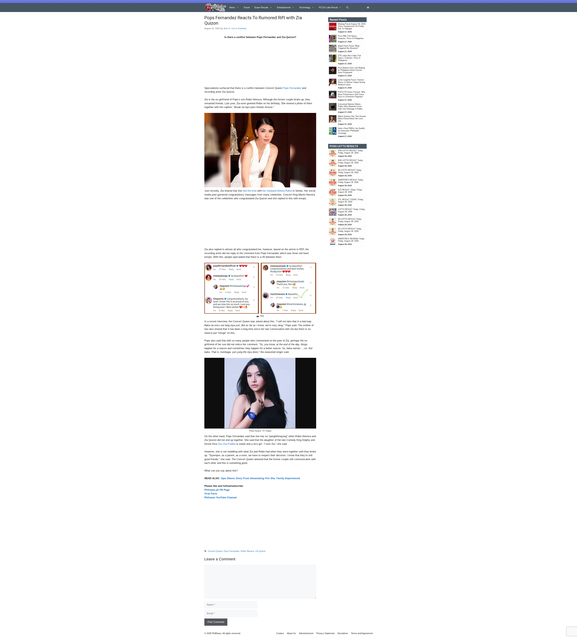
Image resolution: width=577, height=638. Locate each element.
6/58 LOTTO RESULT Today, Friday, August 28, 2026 (350, 151)
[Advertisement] (260, 64)
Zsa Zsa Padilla (226, 444)
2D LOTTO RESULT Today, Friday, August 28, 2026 (350, 230)
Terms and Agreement (362, 633)
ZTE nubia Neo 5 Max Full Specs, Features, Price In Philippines (349, 58)
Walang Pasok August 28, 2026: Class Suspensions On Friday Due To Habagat (352, 26)
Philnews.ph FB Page (217, 489)
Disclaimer (342, 633)
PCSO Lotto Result (328, 7)
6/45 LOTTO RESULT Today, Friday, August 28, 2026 (350, 161)
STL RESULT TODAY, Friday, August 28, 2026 (351, 200)
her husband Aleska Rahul (277, 190)
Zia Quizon (260, 551)
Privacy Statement (325, 633)
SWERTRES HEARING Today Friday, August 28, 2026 (351, 240)
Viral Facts (210, 493)
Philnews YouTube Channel (220, 497)
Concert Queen (215, 551)
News (232, 7)
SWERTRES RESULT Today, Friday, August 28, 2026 (350, 181)
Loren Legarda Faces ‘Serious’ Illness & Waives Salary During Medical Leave (351, 82)
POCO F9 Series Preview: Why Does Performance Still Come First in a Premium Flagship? (351, 94)
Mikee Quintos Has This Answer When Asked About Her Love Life (352, 118)
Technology (304, 7)
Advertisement (306, 633)
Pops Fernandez (292, 88)
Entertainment (284, 7)
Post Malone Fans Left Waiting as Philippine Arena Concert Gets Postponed (351, 70)
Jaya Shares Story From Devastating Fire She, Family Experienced (260, 478)
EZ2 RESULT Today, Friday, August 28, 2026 (350, 191)
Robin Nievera (247, 551)
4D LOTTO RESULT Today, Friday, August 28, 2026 (350, 171)
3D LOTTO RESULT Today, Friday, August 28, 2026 (350, 220)
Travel (247, 7)
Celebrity (242, 28)
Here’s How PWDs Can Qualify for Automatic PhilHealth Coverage (351, 130)
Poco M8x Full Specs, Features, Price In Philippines (351, 37)
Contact (280, 633)
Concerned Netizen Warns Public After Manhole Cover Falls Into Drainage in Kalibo (350, 106)
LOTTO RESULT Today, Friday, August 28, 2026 (351, 210)
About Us (291, 633)
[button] (347, 7)
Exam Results (261, 7)
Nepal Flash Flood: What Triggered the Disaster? (348, 47)
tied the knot (249, 190)
